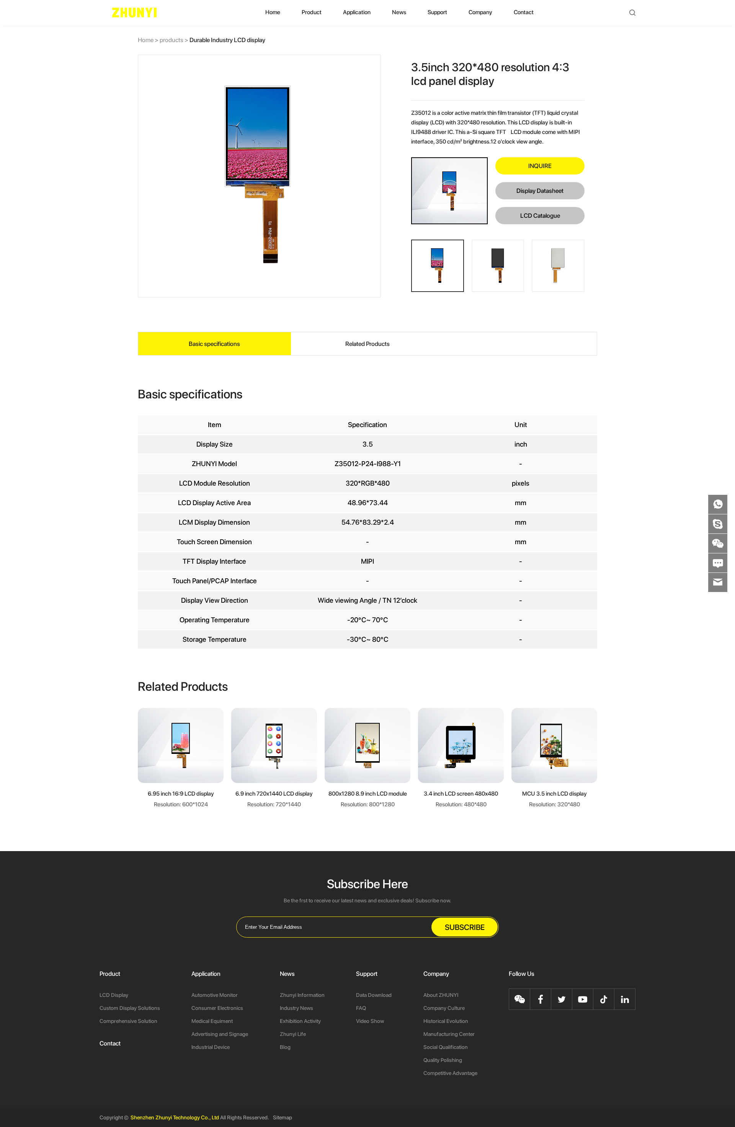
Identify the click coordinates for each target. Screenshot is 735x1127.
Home (272, 12)
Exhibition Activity (300, 1021)
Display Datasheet (540, 190)
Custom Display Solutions (130, 1008)
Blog (285, 1047)
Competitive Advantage (450, 1073)
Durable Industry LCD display (227, 40)
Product (312, 12)
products (174, 40)
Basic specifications (214, 343)
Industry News (296, 1008)
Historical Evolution (445, 1021)
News (399, 12)
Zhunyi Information (302, 995)
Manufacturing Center (449, 1034)
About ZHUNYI (440, 995)
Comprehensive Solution (128, 1021)
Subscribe (465, 927)
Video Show (370, 1021)
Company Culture (444, 1008)
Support (437, 12)
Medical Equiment (212, 1021)
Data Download (374, 995)
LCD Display (114, 995)
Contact (524, 12)
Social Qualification (445, 1047)
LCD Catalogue (540, 215)
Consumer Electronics (217, 1008)
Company (480, 12)
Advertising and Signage (219, 1034)
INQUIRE (540, 166)
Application (357, 12)
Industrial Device (210, 1047)
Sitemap (282, 1117)
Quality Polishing (442, 1060)
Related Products (367, 343)
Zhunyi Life (293, 1034)
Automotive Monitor (214, 995)
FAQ (361, 1008)
